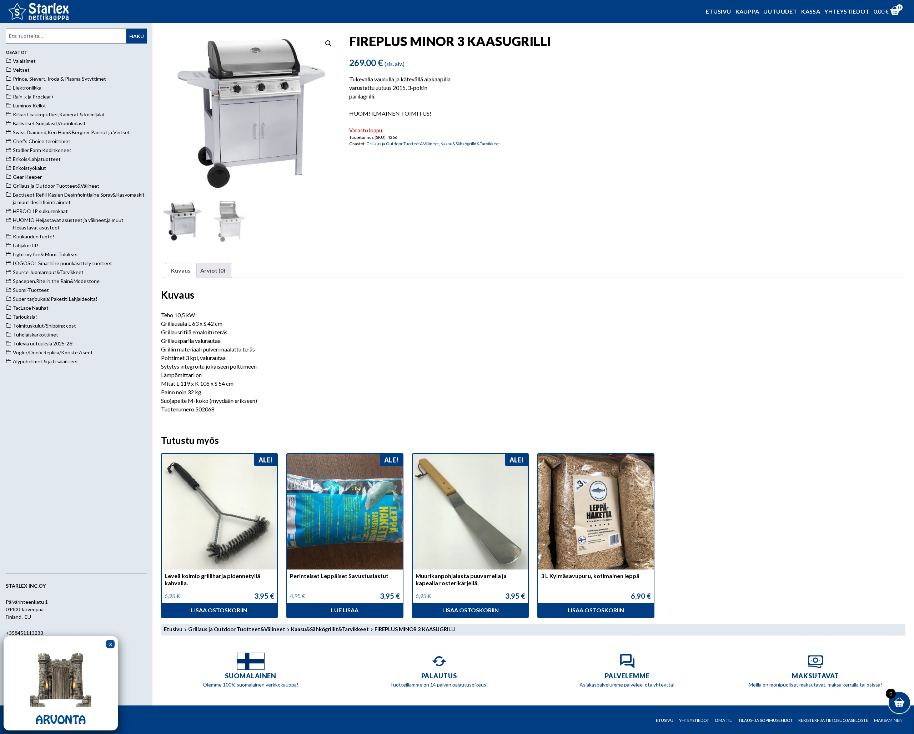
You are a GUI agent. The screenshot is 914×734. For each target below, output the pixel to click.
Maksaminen (888, 720)
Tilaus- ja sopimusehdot (765, 720)
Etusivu (718, 11)
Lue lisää (344, 610)
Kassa (810, 11)
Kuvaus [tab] (181, 270)
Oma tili (724, 720)
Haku (136, 36)
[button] (328, 43)
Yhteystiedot (846, 11)
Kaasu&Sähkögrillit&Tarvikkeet (470, 143)
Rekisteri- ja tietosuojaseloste (833, 720)
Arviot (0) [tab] (212, 270)
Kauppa (747, 11)
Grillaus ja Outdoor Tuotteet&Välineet (402, 143)
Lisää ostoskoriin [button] (219, 610)
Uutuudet (780, 11)
